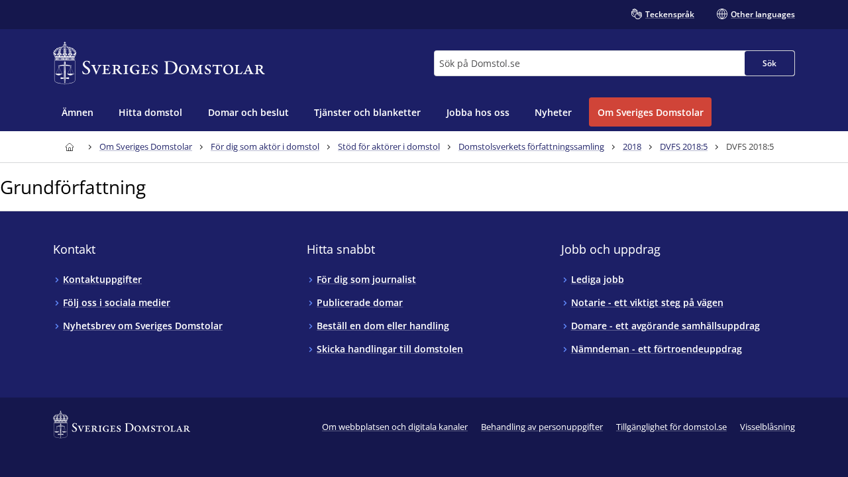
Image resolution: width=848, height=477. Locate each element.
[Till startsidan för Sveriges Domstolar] (159, 63)
